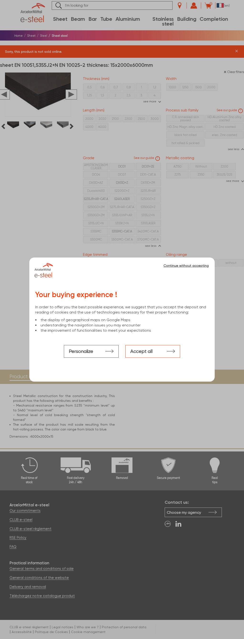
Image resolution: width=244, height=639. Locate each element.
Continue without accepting (186, 265)
